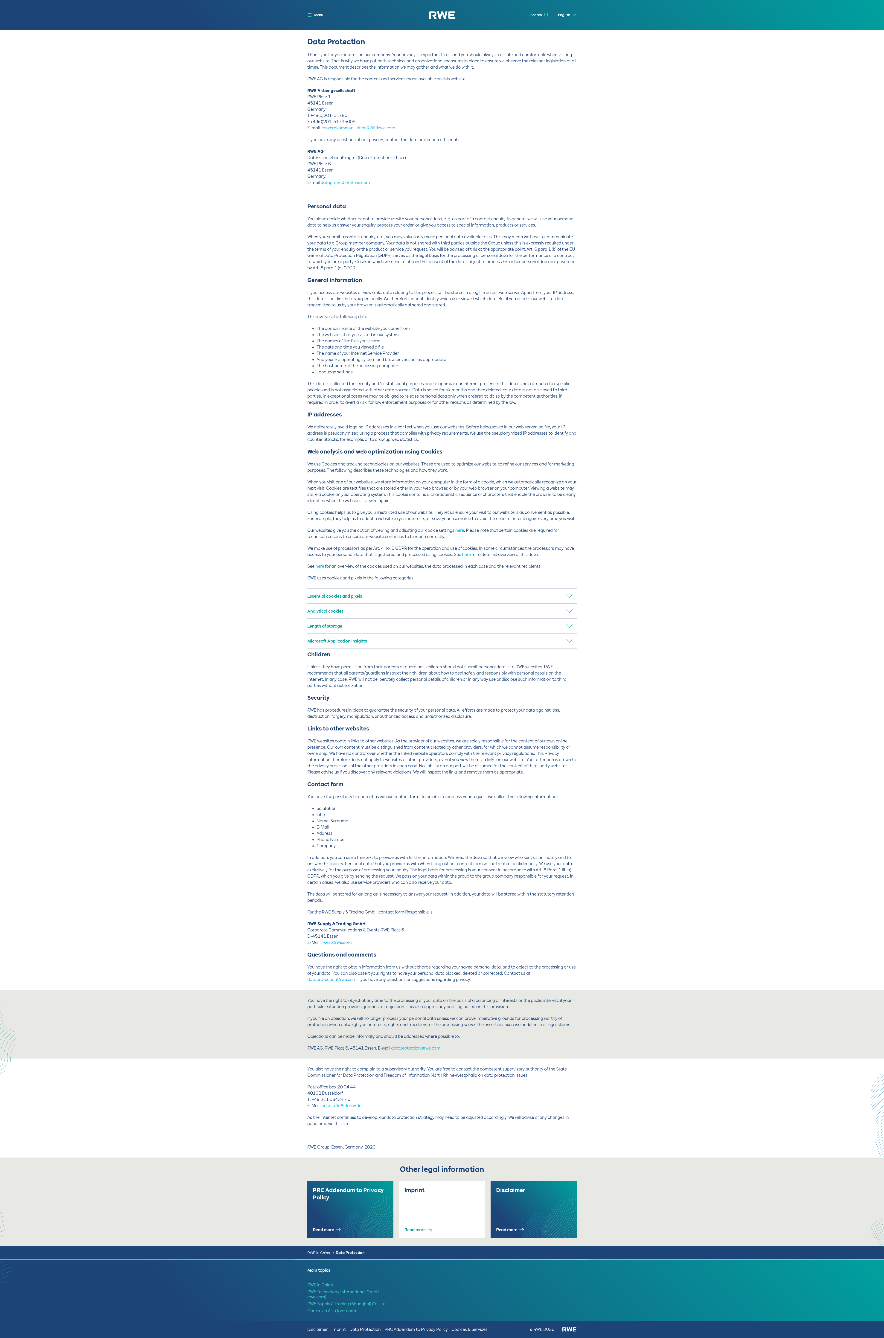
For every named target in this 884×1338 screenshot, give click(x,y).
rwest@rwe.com (337, 942)
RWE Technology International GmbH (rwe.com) (343, 1294)
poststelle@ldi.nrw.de (341, 1105)
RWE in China (318, 1253)
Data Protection (350, 1253)
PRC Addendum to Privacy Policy (416, 1329)
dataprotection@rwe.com (345, 182)
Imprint (339, 1329)
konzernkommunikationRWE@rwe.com (358, 127)
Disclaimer (317, 1329)
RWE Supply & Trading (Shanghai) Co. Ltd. (347, 1303)
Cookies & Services (469, 1329)
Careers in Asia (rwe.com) (331, 1310)
